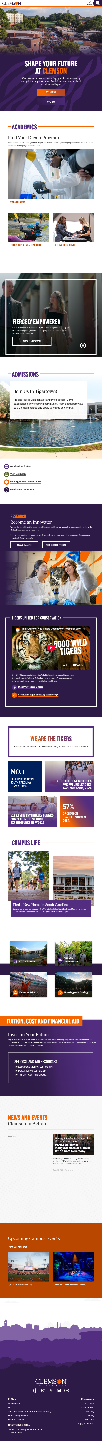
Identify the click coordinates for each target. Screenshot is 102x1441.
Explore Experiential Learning (25, 245)
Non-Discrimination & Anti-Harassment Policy (29, 1411)
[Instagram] (43, 1391)
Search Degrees (17, 202)
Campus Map (87, 1407)
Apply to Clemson (86, 1423)
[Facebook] (35, 1391)
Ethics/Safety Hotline (18, 1415)
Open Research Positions (56, 544)
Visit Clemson (51, 92)
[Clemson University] (11, 4)
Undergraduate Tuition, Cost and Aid (34, 1067)
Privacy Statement (16, 1419)
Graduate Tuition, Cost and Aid (31, 1070)
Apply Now (51, 101)
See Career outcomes (65, 245)
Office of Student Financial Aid (31, 1074)
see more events (18, 1247)
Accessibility (14, 1403)
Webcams (89, 1419)
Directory (89, 1415)
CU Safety (89, 1411)
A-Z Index (89, 1403)
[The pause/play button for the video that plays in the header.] (83, 345)
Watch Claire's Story (32, 341)
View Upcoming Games (20, 1284)
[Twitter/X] (51, 1391)
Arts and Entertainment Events (70, 1284)
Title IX (11, 1407)
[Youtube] (66, 1391)
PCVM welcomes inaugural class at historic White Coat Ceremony (72, 1147)
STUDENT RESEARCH (24, 544)
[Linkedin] (58, 1391)
